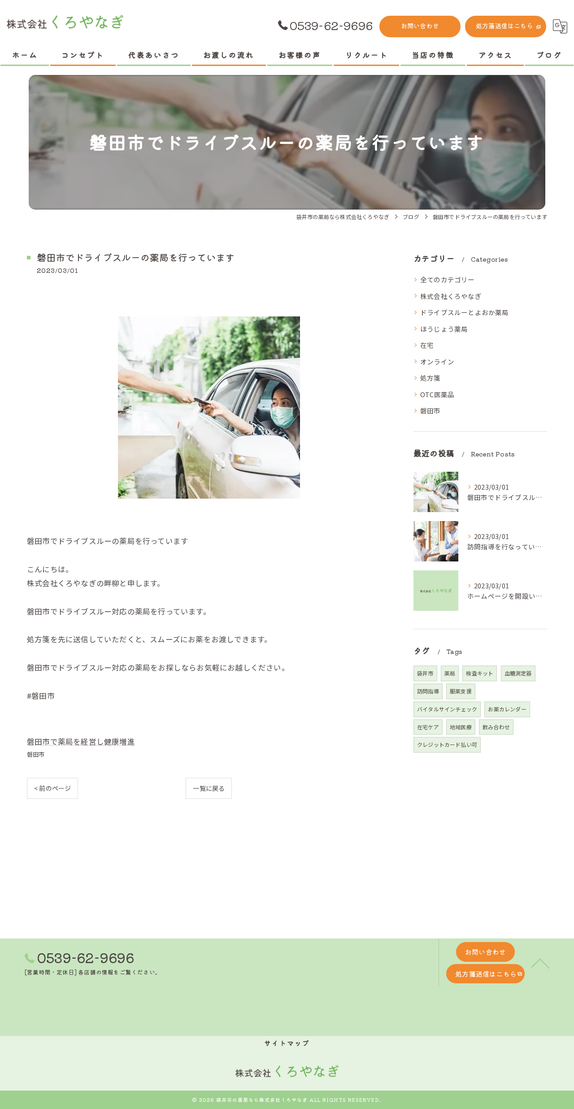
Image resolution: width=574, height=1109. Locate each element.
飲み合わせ (496, 727)
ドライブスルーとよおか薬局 (464, 312)
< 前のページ (52, 788)
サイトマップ (287, 1043)
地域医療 (461, 727)
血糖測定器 (518, 673)
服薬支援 (461, 691)
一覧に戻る (209, 788)
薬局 (449, 673)
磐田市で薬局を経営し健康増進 (81, 741)
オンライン (437, 361)
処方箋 (430, 377)
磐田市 (36, 754)
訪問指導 (428, 691)
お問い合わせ (420, 25)
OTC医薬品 (437, 394)
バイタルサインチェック (447, 709)
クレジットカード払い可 (447, 744)
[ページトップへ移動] (540, 963)
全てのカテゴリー (447, 279)
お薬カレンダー (507, 709)
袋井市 (425, 673)
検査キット (479, 673)
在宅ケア (428, 727)
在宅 (427, 345)
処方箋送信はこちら (504, 25)
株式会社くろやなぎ (451, 296)
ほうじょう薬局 (444, 328)
